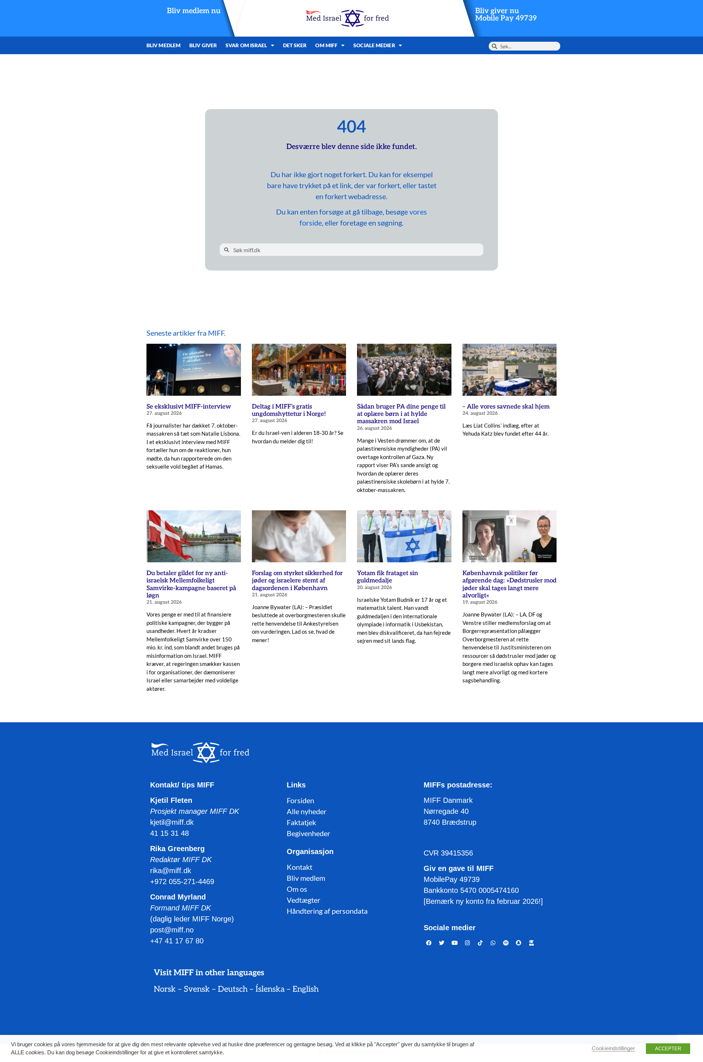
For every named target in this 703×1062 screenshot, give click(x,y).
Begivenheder (308, 833)
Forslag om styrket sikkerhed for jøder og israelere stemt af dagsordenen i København (297, 581)
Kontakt (299, 866)
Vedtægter (303, 899)
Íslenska (270, 989)
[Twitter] (441, 943)
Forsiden (300, 800)
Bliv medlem (163, 45)
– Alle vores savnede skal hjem (506, 406)
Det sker (295, 45)
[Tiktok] (480, 943)
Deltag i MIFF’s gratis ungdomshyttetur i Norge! (289, 410)
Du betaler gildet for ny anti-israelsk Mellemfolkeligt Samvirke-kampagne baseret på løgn (191, 584)
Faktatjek (301, 822)
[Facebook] (429, 943)
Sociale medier (374, 45)
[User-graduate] (531, 943)
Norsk (165, 989)
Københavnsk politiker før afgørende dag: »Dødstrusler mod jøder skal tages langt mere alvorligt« (509, 584)
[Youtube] (454, 943)
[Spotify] (506, 943)
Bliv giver (203, 45)
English (306, 989)
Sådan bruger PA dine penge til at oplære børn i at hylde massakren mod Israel (401, 414)
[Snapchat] (518, 943)
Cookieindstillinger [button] (613, 1048)
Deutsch (233, 989)
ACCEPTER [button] (668, 1048)
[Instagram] (467, 943)
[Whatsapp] (493, 943)
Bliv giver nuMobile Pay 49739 (506, 15)
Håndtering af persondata (327, 910)
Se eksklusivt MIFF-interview (188, 406)
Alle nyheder (307, 811)
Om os (297, 888)
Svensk (197, 989)
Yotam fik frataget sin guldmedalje (387, 577)
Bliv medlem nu (193, 11)
